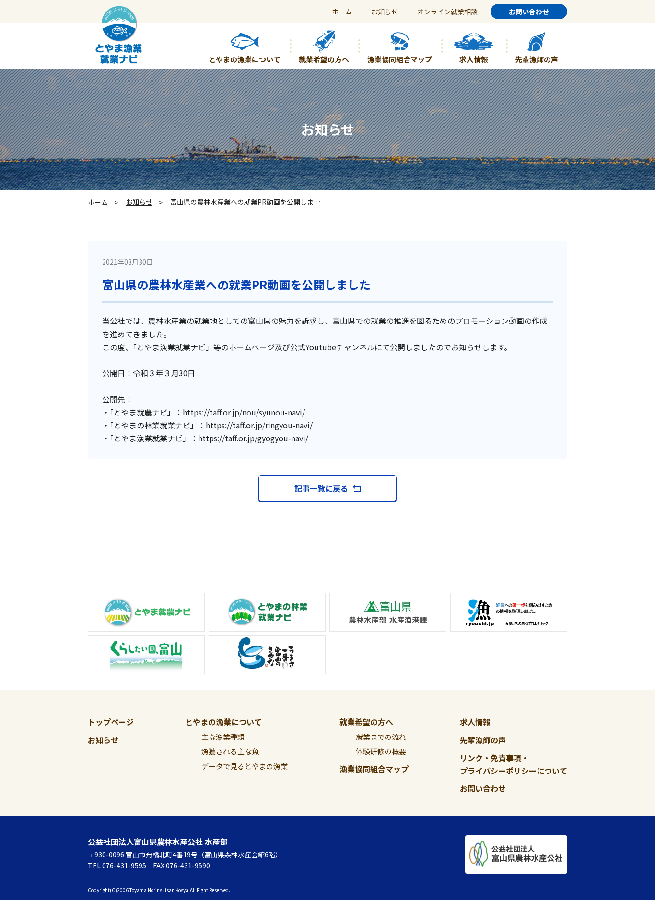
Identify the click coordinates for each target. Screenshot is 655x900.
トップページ (111, 721)
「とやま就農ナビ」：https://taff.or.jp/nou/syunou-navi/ (207, 412)
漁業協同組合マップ (374, 768)
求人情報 (475, 721)
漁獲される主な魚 (230, 751)
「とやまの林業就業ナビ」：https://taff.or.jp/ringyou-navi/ (211, 425)
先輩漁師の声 (483, 740)
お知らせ (384, 11)
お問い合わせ (483, 788)
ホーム (342, 11)
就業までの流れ (381, 737)
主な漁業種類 (223, 737)
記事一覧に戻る (321, 488)
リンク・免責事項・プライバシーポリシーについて (513, 764)
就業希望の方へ (366, 721)
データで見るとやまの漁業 (244, 766)
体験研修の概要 (381, 751)
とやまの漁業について (223, 721)
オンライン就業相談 (447, 11)
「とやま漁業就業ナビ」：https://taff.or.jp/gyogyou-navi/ (209, 438)
